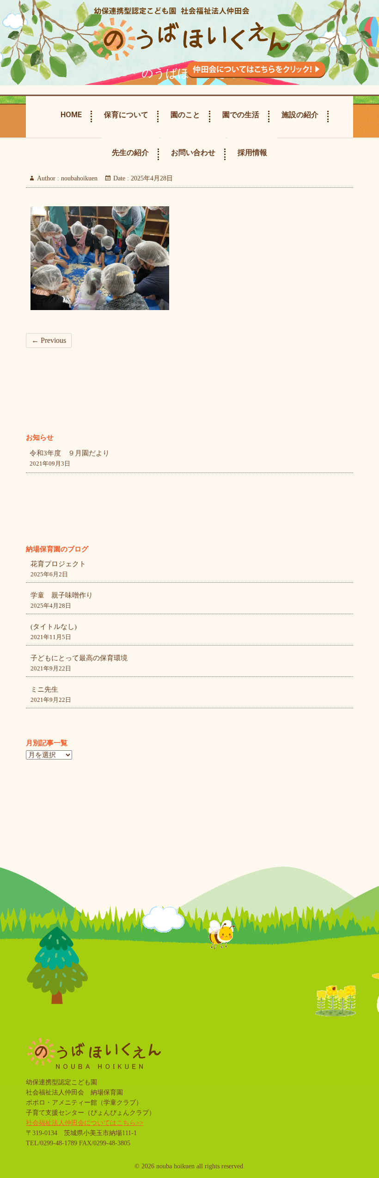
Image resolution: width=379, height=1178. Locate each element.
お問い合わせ (193, 152)
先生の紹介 (130, 152)
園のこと (185, 114)
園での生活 (240, 114)
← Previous (48, 340)
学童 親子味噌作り (62, 595)
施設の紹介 (299, 114)
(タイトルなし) (54, 626)
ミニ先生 (44, 689)
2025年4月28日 (151, 178)
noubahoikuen (78, 178)
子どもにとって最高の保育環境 (79, 658)
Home (71, 114)
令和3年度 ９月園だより (70, 453)
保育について (126, 114)
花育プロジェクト (58, 564)
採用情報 (252, 152)
